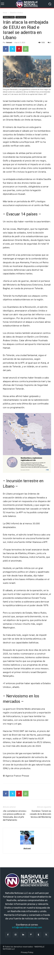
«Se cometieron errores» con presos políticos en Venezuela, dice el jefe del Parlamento (14, 815)
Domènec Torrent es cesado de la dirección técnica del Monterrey (40, 814)
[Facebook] (6, 49)
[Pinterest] (19, 49)
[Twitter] (12, 49)
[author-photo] (27, 844)
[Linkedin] (23, 934)
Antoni (9, 42)
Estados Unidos (16, 12)
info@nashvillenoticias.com (27, 927)
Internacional (20, 17)
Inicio (5, 12)
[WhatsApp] (26, 49)
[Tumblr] (38, 934)
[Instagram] (15, 934)
